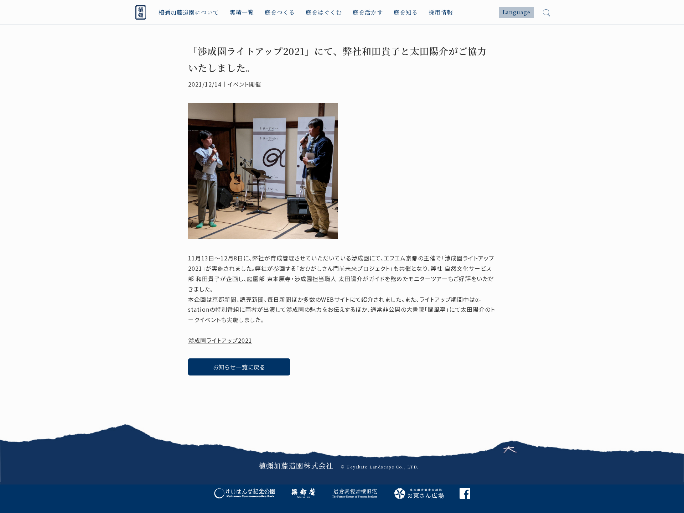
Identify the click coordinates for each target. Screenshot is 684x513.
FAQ (261, 408)
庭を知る (406, 12)
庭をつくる (280, 12)
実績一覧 (242, 12)
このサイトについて (342, 408)
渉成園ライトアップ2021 (220, 340)
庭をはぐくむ (324, 12)
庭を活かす (368, 12)
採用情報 (441, 12)
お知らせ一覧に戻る (239, 367)
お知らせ (204, 408)
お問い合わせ (459, 408)
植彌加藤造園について (189, 12)
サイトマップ (396, 408)
